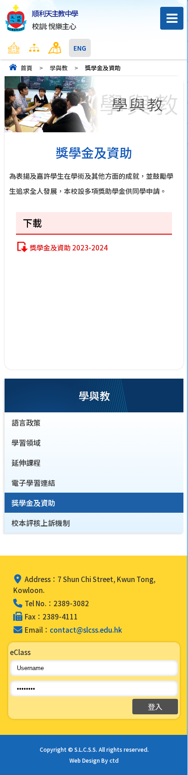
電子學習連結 (33, 482)
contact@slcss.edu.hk (86, 630)
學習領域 (26, 442)
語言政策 (26, 422)
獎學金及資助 (33, 502)
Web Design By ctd (94, 760)
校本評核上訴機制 (40, 522)
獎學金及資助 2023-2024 (69, 247)
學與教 (59, 67)
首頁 (26, 68)
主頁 (31, 47)
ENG (79, 47)
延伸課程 (26, 462)
